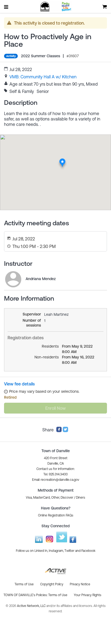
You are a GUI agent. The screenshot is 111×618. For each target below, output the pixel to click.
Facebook (88, 551)
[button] (55, 480)
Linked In (40, 551)
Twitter (69, 551)
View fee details (19, 383)
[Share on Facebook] (59, 430)
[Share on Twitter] (65, 430)
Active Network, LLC (31, 606)
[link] (43, 76)
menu (6, 6)
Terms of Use (57, 595)
